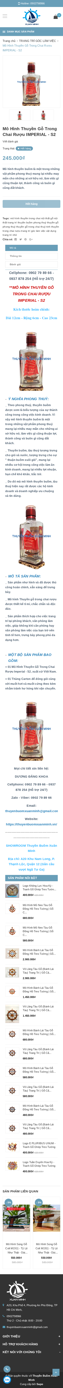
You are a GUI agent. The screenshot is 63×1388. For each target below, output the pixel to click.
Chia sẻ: (8, 239)
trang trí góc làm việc (33, 230)
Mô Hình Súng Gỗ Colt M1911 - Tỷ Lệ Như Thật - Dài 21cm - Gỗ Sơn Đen (16, 1252)
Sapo (40, 1384)
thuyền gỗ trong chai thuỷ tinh (33, 226)
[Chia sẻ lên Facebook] (16, 239)
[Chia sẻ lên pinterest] (25, 239)
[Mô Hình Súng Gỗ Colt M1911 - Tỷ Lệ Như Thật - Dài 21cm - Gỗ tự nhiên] (46, 1218)
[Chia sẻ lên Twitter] (21, 239)
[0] (56, 17)
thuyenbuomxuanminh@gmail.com (27, 1327)
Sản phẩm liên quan (20, 1191)
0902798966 (37, 3)
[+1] (31, 239)
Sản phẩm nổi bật (22, 878)
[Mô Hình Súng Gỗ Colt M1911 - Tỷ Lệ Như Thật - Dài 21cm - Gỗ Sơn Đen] (16, 1218)
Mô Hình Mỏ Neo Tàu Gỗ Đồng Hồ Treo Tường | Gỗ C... (38, 909)
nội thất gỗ (47, 218)
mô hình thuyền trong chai (25, 218)
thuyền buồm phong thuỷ (32, 222)
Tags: (6, 218)
